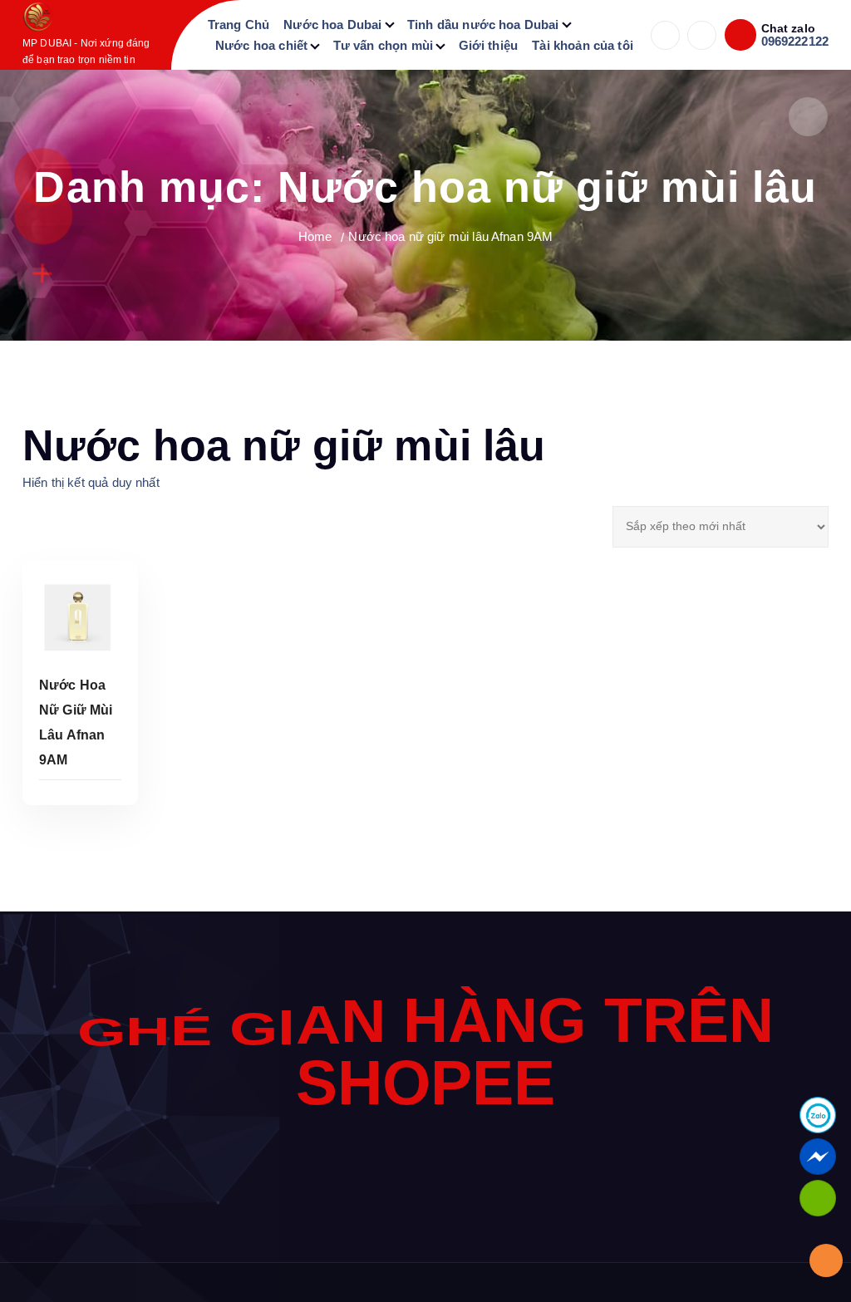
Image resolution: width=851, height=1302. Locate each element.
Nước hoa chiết (261, 45)
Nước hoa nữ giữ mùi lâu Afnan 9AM (450, 236)
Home (315, 236)
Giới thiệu (489, 45)
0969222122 (795, 41)
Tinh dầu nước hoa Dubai (482, 24)
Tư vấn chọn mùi (383, 45)
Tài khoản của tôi (582, 45)
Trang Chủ (238, 24)
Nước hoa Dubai (332, 24)
